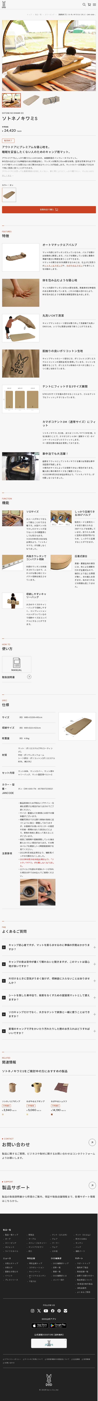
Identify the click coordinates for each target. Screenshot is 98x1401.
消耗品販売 (82, 1288)
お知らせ (9, 1268)
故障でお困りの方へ (85, 1276)
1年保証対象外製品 (85, 1284)
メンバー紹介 (58, 1280)
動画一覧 (57, 1272)
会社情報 (76, 1359)
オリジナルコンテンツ (37, 1276)
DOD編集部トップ (61, 1264)
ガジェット (10, 1247)
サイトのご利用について (34, 1359)
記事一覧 (57, 1268)
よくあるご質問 (83, 1292)
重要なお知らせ (11, 1272)
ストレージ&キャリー (38, 1243)
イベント (9, 1276)
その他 (55, 1251)
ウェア (55, 1247)
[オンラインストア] (89, 4)
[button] (11, 100)
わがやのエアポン (75, 265)
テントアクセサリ (36, 1247)
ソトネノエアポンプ (53, 265)
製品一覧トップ (11, 1235)
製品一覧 (38, 15)
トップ (29, 15)
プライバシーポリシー (13, 1359)
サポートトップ (83, 1264)
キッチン (79, 1243)
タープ (8, 1239)
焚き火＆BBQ (81, 1239)
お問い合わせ (10, 1363)
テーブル (32, 1239)
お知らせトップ (11, 1264)
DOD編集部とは (60, 1276)
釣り (30, 1251)
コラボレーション (36, 1268)
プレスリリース (11, 1280)
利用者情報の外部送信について (58, 1359)
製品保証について (84, 1280)
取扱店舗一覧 (82, 1272)
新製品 (31, 1235)
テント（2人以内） (60, 1235)
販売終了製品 (82, 1268)
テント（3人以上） (84, 1235)
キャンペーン (34, 1272)
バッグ (78, 1247)
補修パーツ (80, 1251)
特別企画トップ (35, 1264)
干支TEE (32, 1281)
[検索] (84, 4)
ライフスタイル (11, 1251)
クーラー (56, 1243)
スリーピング (49, 15)
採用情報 (87, 1359)
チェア (55, 1239)
